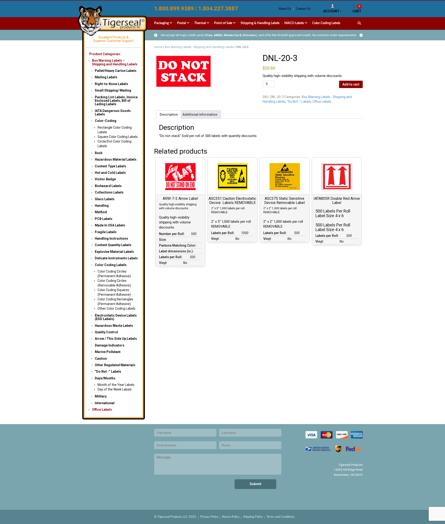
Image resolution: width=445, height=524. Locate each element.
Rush (98, 153)
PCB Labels (103, 219)
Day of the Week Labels (115, 389)
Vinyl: (164, 262)
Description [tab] (169, 114)
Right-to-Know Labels (111, 84)
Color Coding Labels (326, 23)
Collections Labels (109, 192)
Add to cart (350, 84)
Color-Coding (105, 121)
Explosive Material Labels (114, 252)
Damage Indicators (109, 345)
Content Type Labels (110, 166)
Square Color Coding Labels (118, 137)
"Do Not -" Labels (299, 101)
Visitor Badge (105, 179)
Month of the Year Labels (116, 385)
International (104, 403)
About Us (285, 8)
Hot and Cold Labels (110, 173)
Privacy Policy (209, 516)
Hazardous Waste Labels (114, 325)
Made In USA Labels (110, 225)
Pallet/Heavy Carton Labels (116, 71)
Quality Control (106, 332)
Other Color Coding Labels (116, 308)
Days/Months (105, 378)
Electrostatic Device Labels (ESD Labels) (116, 317)
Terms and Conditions (280, 516)
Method (101, 212)
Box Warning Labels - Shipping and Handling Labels (199, 47)
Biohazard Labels (108, 186)
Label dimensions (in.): (177, 251)
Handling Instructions (111, 238)
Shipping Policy (253, 516)
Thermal (200, 23)
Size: (163, 239)
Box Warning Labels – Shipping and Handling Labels (114, 62)
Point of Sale (223, 23)
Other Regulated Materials (115, 365)
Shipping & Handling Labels (260, 23)
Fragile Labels (106, 232)
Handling (102, 205)
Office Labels (102, 409)
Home (158, 47)
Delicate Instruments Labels (116, 258)
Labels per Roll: (171, 257)
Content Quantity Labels (113, 245)
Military (101, 396)
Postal (182, 23)
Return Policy (231, 516)
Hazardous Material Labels (116, 159)
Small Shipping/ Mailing (113, 90)
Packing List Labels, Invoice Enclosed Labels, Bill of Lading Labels (116, 100)
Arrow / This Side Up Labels (116, 338)
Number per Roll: (172, 233)
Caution (101, 358)
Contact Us (303, 8)
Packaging (161, 23)
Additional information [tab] (199, 114)
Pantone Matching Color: (178, 245)
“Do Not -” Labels (108, 371)
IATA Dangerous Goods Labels (113, 112)
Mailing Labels (106, 77)
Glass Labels (104, 199)
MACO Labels (294, 23)
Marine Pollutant (108, 352)
